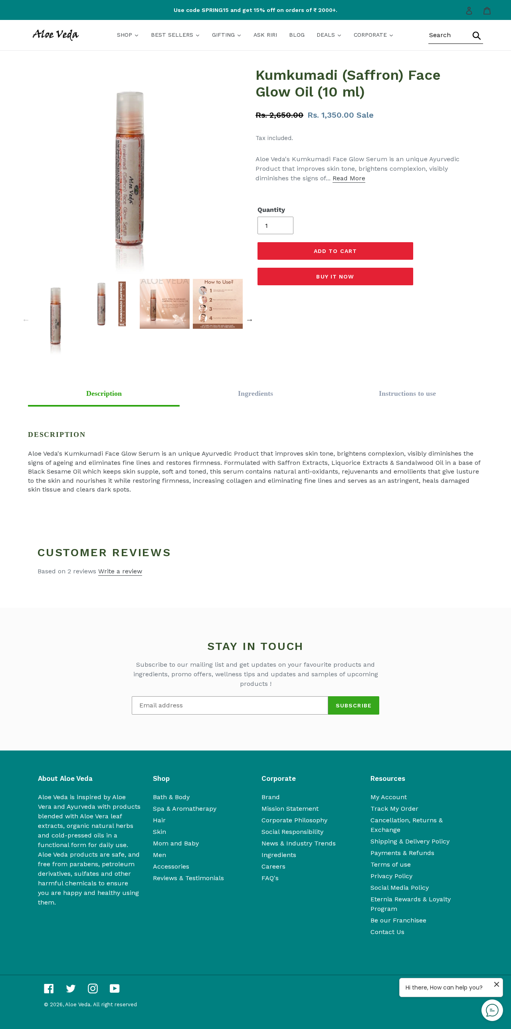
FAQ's (270, 878)
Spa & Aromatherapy (184, 808)
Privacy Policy (391, 876)
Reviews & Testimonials (188, 878)
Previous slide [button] (26, 319)
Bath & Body (171, 797)
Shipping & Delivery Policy (410, 841)
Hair (159, 820)
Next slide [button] (250, 319)
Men (159, 855)
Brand (270, 797)
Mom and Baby (176, 843)
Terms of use (390, 864)
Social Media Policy (399, 887)
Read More (349, 178)
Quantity (271, 209)
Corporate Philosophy (294, 820)
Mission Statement (290, 808)
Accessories (171, 866)
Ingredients (278, 855)
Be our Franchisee (398, 920)
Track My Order (394, 808)
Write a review (120, 571)
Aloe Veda (77, 1004)
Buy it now (335, 276)
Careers (273, 866)
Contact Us (387, 932)
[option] (255, 10)
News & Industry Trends (298, 843)
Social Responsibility (292, 831)
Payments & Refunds (402, 853)
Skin (159, 831)
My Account (388, 797)
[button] (104, 393)
